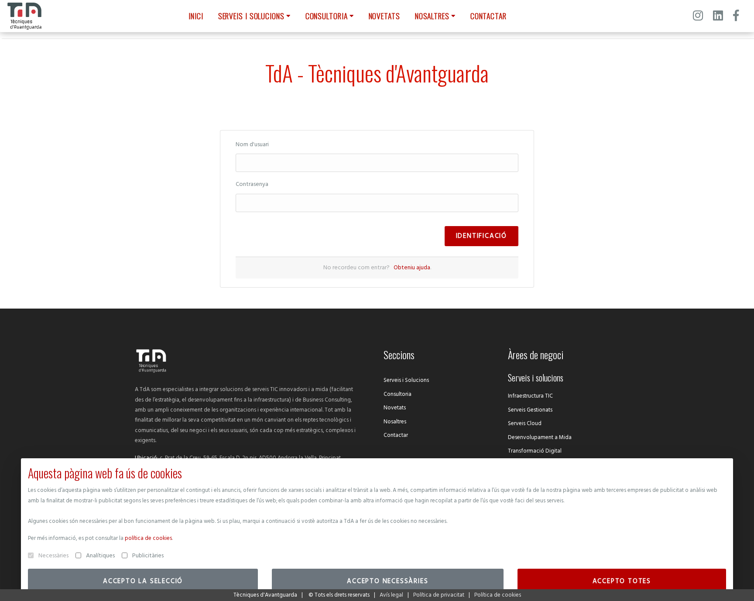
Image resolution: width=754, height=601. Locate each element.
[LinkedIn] (718, 17)
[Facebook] (736, 17)
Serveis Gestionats (530, 410)
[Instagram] (698, 17)
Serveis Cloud (525, 423)
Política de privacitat (438, 595)
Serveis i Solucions (406, 380)
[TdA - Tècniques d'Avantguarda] (24, 16)
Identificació (481, 236)
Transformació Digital (535, 451)
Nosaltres (395, 421)
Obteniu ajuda (412, 268)
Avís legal (391, 595)
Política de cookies (497, 595)
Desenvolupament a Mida (540, 437)
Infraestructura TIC (530, 396)
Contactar (396, 435)
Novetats (395, 407)
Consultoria (397, 394)
